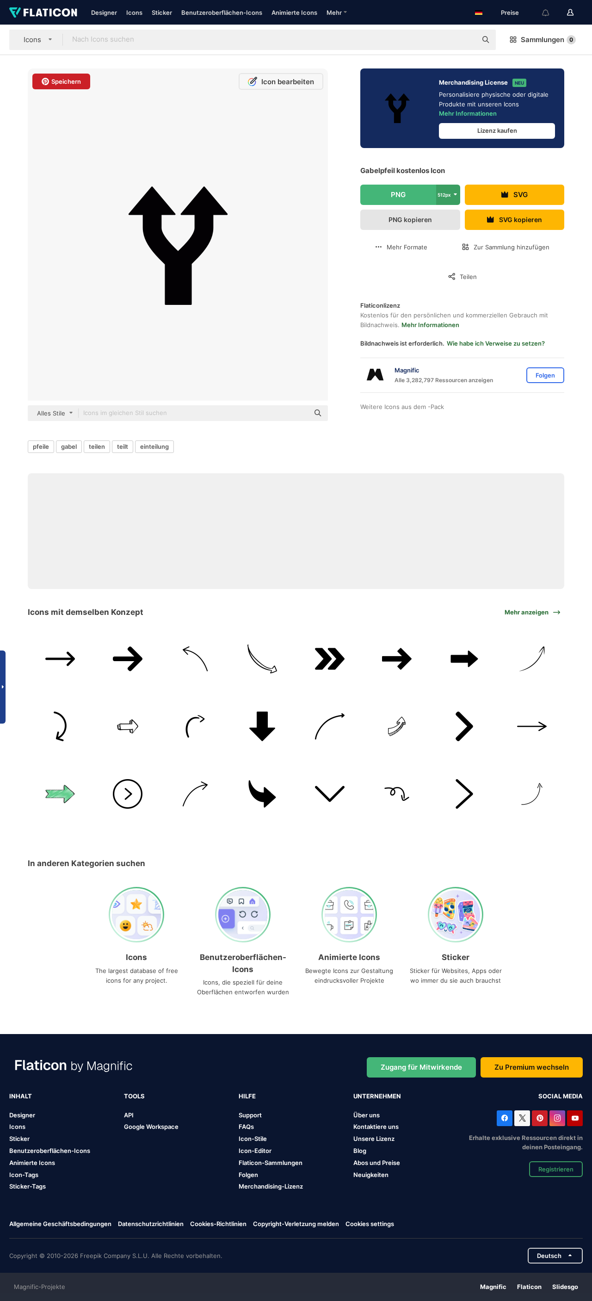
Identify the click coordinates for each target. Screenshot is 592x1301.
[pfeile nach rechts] (195, 794)
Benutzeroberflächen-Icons (221, 12)
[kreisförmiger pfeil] (60, 726)
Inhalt (20, 1096)
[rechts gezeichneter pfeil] (262, 659)
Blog (359, 1150)
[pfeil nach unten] (262, 726)
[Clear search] (465, 40)
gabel (69, 446)
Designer (104, 12)
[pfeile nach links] (195, 659)
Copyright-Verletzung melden (296, 1223)
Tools (134, 1096)
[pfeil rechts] (464, 659)
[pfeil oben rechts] (397, 726)
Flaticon (529, 1286)
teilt (122, 446)
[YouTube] (575, 1118)
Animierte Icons (294, 12)
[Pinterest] (540, 1118)
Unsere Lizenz (374, 1138)
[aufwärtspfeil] (532, 659)
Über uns (366, 1115)
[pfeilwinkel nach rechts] (464, 794)
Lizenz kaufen (497, 130)
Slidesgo (565, 1286)
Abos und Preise (376, 1162)
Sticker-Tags (27, 1186)
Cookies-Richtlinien (218, 1223)
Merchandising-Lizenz (271, 1186)
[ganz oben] (532, 794)
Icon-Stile (253, 1138)
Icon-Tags (23, 1174)
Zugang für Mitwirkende (421, 1067)
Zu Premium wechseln (531, 1067)
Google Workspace (151, 1126)
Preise (510, 12)
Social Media (560, 1096)
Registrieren (556, 1169)
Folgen (248, 1174)
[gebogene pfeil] (330, 726)
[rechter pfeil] (60, 659)
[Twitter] (522, 1118)
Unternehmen (377, 1096)
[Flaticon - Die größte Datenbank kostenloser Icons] (43, 12)
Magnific (493, 1286)
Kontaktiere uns (376, 1126)
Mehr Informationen (468, 113)
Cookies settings (369, 1223)
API (129, 1115)
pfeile (41, 446)
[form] (397, 794)
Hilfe (247, 1096)
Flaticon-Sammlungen (270, 1162)
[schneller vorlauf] (330, 659)
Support (250, 1115)
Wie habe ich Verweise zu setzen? (496, 343)
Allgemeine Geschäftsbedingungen (60, 1223)
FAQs (246, 1126)
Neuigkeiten (370, 1174)
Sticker (162, 12)
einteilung (154, 446)
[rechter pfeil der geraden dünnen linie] (532, 726)
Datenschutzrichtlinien (151, 1223)
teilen (97, 446)
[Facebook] (504, 1118)
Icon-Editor (255, 1150)
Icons (134, 12)
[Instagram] (557, 1118)
